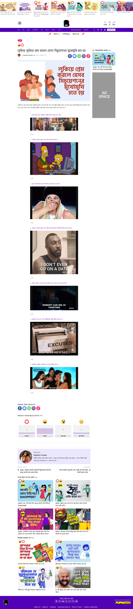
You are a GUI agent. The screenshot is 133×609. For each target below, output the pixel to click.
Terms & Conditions (91, 607)
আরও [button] (59, 30)
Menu (20, 23)
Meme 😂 (76, 34)
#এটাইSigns (66, 34)
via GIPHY (31, 134)
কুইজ (28, 30)
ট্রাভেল (47, 30)
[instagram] (59, 601)
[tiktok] (66, 601)
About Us (37, 607)
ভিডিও (53, 30)
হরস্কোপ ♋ (57, 34)
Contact (45, 607)
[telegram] (76, 601)
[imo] (69, 601)
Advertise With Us (64, 607)
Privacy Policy (77, 607)
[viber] (73, 601)
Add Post (111, 30)
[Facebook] (56, 601)
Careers (53, 607)
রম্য (23, 30)
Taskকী (86, 30)
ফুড (42, 30)
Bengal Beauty (76, 30)
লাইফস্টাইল (35, 30)
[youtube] (63, 601)
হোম (19, 30)
